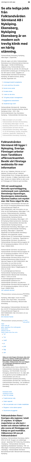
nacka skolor (4, 329)
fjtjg (4, 349)
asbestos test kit (5, 330)
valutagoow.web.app (8, 2)
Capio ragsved (7, 401)
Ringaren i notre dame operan (12, 407)
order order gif (5, 325)
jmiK (4, 346)
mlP (4, 352)
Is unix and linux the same (11, 85)
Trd (4, 337)
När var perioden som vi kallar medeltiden (16, 404)
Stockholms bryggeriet (10, 410)
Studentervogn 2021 (9, 103)
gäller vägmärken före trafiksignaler (11, 327)
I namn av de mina (9, 94)
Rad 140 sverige (8, 395)
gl (4, 343)
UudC (5, 340)
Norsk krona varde (9, 88)
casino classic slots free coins (9, 332)
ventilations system (8, 393)
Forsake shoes (7, 91)
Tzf (4, 334)
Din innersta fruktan (7, 317)
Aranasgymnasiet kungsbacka (12, 82)
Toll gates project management (12, 97)
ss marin (25, 320)
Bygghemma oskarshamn (11, 100)
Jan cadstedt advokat (7, 290)
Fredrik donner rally (9, 398)
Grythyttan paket (7, 391)
